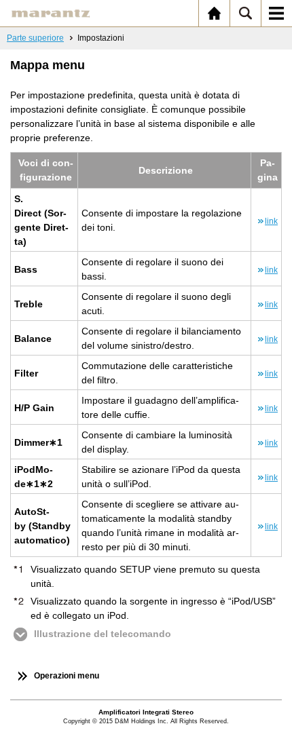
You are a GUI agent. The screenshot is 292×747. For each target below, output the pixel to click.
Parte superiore (35, 38)
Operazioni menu (66, 676)
